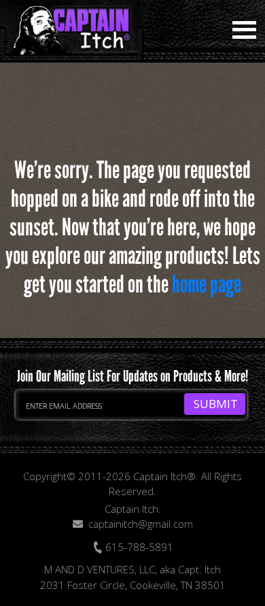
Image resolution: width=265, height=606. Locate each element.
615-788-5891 (138, 547)
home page (206, 284)
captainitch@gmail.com (140, 524)
